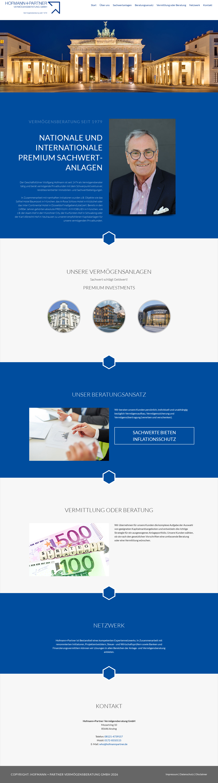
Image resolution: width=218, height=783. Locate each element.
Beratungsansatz (144, 5)
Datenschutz (187, 774)
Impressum (172, 774)
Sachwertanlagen (122, 5)
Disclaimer (201, 774)
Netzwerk (194, 5)
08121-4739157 (114, 736)
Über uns (105, 5)
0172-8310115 (113, 740)
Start (93, 5)
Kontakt (207, 5)
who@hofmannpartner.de (113, 744)
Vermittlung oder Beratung (171, 5)
